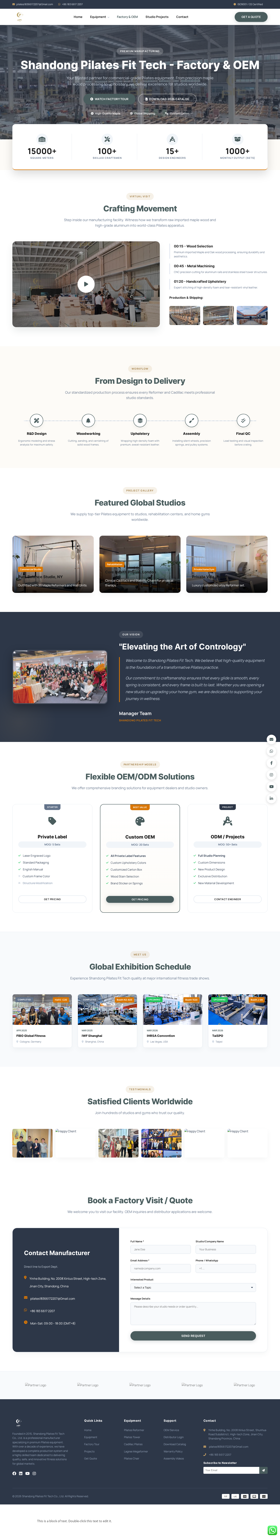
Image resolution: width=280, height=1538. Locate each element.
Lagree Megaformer (136, 1451)
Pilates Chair (131, 1458)
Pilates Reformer (134, 1430)
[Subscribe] (263, 1470)
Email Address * (139, 1260)
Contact (182, 17)
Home (78, 17)
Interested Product (142, 1279)
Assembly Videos (174, 1458)
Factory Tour (91, 1444)
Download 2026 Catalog (169, 99)
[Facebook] (271, 763)
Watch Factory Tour (112, 99)
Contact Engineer (227, 899)
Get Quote (90, 1458)
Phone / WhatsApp (207, 1260)
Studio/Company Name (210, 1241)
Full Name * (137, 1241)
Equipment (98, 17)
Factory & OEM (127, 17)
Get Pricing (52, 899)
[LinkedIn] (271, 798)
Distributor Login (174, 1437)
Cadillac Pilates (133, 1444)
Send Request (193, 1335)
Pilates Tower (132, 1437)
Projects (89, 1451)
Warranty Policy (173, 1451)
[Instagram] (271, 775)
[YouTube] (271, 786)
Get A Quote (251, 17)
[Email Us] (271, 739)
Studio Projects (157, 17)
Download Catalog (175, 1444)
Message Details (140, 1298)
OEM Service (171, 1430)
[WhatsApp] (271, 751)
